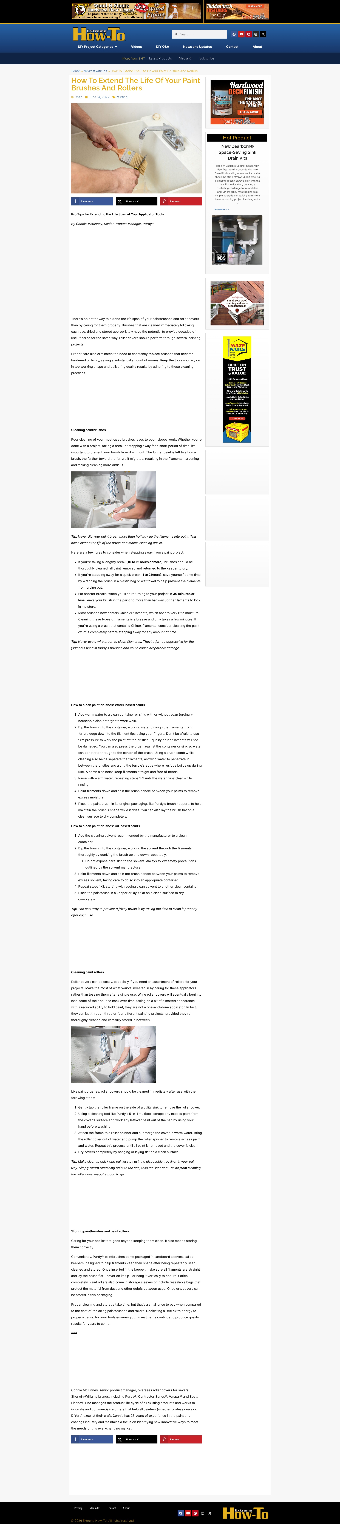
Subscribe (206, 58)
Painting (122, 97)
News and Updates (197, 46)
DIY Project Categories (95, 46)
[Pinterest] (248, 34)
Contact (232, 46)
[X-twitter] (263, 34)
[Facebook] (234, 34)
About (257, 46)
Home (75, 71)
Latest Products (160, 58)
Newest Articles (95, 71)
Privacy (78, 1508)
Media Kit (185, 58)
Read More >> (221, 209)
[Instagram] (256, 34)
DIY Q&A (162, 46)
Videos (136, 46)
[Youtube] (241, 34)
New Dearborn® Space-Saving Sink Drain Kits (237, 152)
